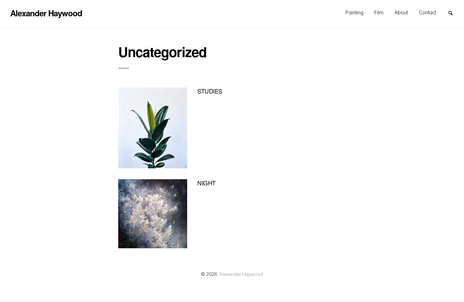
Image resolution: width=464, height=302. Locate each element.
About (401, 13)
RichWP (251, 287)
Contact (427, 13)
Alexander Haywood (241, 274)
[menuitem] (354, 13)
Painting (354, 13)
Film (378, 13)
